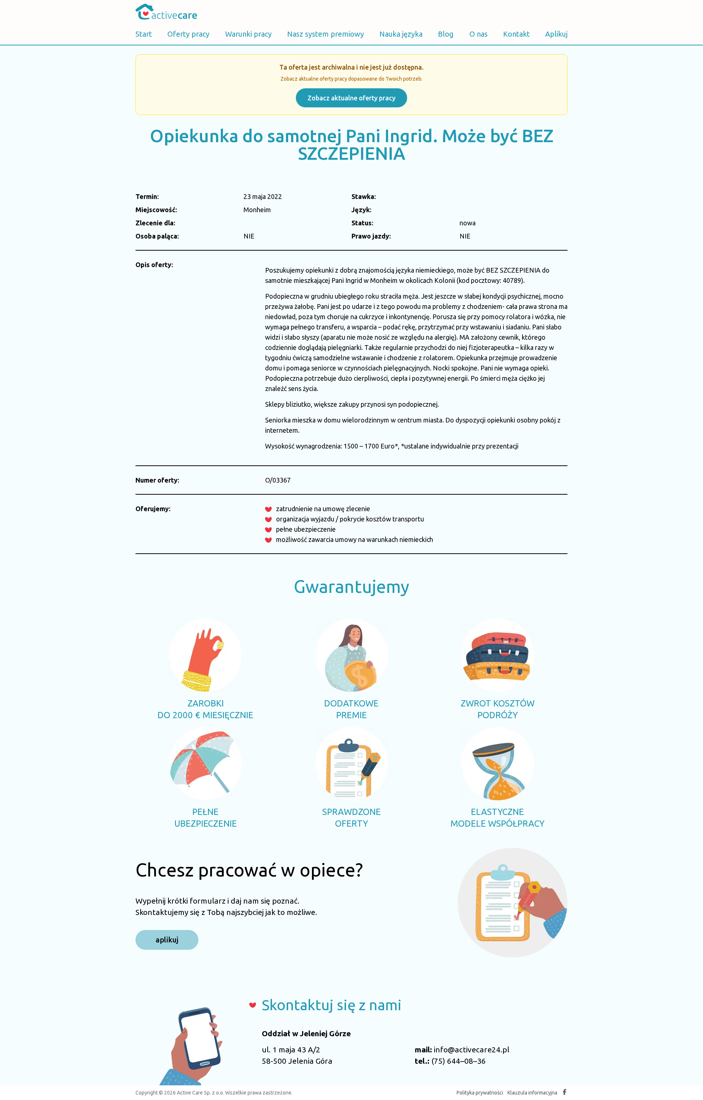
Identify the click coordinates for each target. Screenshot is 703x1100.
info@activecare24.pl (471, 1049)
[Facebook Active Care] (565, 1092)
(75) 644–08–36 (458, 1060)
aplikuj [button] (167, 939)
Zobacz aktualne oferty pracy (351, 97)
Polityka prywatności (480, 1093)
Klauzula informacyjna (532, 1093)
